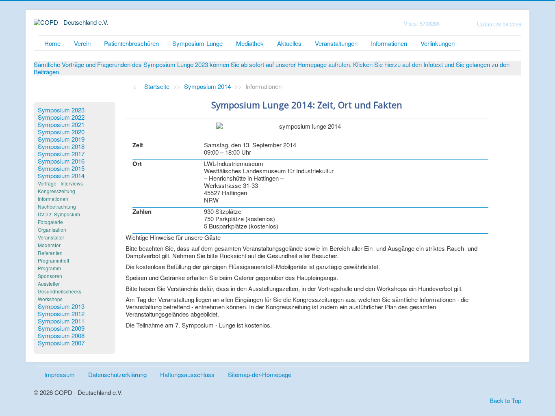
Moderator (49, 244)
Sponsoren (50, 275)
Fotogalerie (50, 221)
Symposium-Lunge (197, 43)
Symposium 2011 (61, 321)
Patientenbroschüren (131, 43)
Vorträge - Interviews (60, 183)
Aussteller (49, 283)
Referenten (50, 252)
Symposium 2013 (61, 306)
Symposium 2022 (61, 117)
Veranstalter (51, 237)
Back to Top (505, 400)
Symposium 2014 (61, 175)
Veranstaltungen (336, 43)
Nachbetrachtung (57, 206)
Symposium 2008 (61, 335)
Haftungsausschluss (187, 374)
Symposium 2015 (61, 168)
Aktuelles (289, 43)
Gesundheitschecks (59, 291)
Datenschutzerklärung (117, 374)
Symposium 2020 (61, 132)
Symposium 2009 (61, 328)
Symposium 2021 (61, 124)
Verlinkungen (438, 43)
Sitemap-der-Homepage (259, 374)
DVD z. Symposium (59, 214)
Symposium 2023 (61, 110)
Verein (82, 43)
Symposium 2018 (61, 146)
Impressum (59, 374)
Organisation (52, 229)
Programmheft (53, 260)
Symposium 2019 (61, 139)
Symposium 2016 (61, 161)
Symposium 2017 (61, 153)
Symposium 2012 (61, 313)
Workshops (50, 298)
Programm (49, 268)
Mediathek (250, 43)
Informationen (389, 43)
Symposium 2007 (61, 343)
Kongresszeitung (56, 191)
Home (52, 43)
